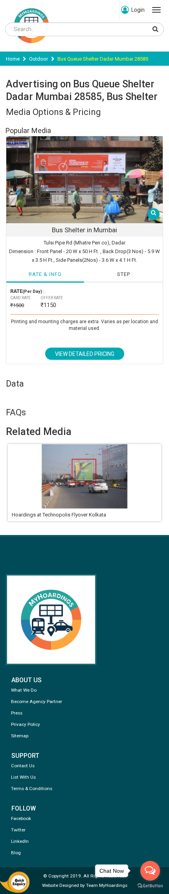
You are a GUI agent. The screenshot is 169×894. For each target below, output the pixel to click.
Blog (16, 852)
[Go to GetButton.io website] (150, 885)
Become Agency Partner (36, 701)
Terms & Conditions (31, 788)
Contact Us (23, 765)
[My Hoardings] (31, 47)
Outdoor (38, 59)
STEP (123, 274)
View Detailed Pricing (84, 354)
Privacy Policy (25, 724)
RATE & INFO (45, 274)
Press (16, 713)
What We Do (24, 690)
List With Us (23, 777)
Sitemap (19, 736)
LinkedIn (20, 841)
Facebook (21, 818)
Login (138, 10)
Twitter (18, 830)
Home (13, 59)
